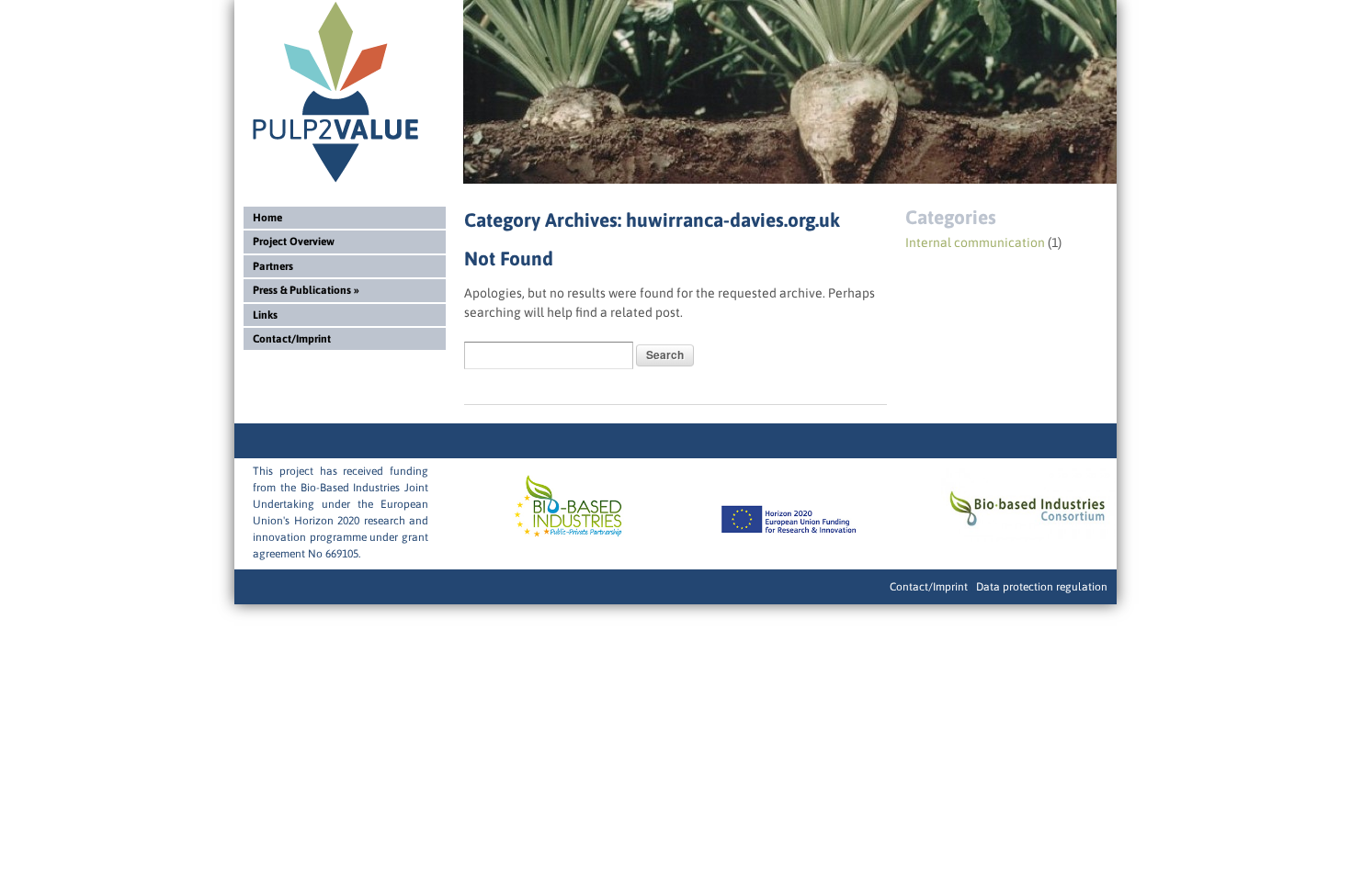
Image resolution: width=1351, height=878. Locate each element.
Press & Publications (306, 290)
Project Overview (294, 241)
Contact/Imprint (292, 338)
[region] (790, 92)
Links (265, 315)
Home (267, 217)
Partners (273, 266)
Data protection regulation (1041, 586)
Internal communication (975, 242)
